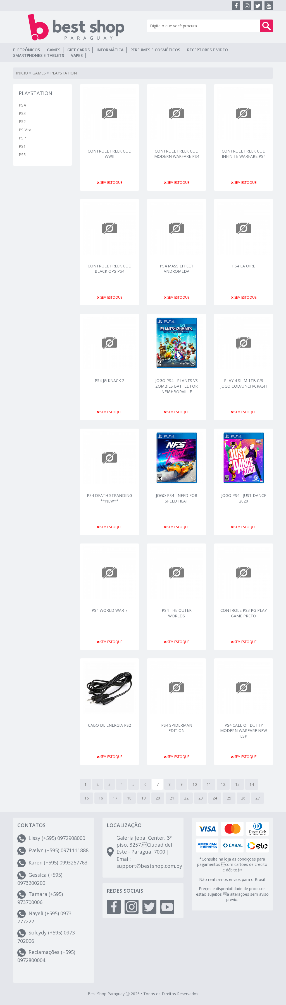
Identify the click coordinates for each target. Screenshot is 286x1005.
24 (215, 798)
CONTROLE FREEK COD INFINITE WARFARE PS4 (244, 153)
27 (257, 798)
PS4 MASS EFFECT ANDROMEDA (177, 268)
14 (251, 784)
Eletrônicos (26, 49)
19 (143, 798)
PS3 (22, 113)
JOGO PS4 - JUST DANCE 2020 (243, 498)
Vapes (77, 55)
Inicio (22, 73)
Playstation (63, 73)
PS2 (22, 121)
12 (223, 784)
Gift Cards (78, 49)
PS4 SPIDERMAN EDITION (176, 728)
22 (186, 798)
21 (172, 798)
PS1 (22, 146)
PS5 (22, 154)
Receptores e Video (207, 49)
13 (237, 784)
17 (115, 798)
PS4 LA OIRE (243, 266)
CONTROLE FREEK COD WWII (110, 153)
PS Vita (25, 129)
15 (86, 798)
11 (209, 784)
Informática (110, 49)
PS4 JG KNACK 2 (109, 380)
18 (129, 798)
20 (158, 798)
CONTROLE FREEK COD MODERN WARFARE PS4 (176, 153)
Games (53, 49)
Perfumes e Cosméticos (155, 49)
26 (243, 798)
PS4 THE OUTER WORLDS (177, 613)
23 (200, 798)
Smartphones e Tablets (38, 55)
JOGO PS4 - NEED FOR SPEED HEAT (176, 498)
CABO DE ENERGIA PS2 (109, 725)
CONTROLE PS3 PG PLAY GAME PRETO (243, 613)
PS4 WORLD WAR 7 (109, 610)
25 (229, 798)
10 (194, 784)
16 (101, 798)
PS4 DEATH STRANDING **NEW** (109, 498)
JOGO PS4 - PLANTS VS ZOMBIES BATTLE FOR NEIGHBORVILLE (176, 385)
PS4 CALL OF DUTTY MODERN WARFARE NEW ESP (243, 730)
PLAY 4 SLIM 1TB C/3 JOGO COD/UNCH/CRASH (243, 383)
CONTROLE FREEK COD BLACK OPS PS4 (110, 268)
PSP (22, 138)
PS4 (22, 105)
